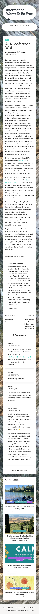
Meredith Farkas (15, 263)
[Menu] (9, 19)
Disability (10, 501)
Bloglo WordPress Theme (26, 610)
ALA (7, 40)
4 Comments (12, 54)
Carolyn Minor (12, 408)
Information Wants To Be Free (19, 12)
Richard (10, 373)
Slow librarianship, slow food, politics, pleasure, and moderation (19, 537)
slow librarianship (20, 501)
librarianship (13, 557)
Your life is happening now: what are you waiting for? (19, 508)
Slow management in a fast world (19, 565)
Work (29, 501)
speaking (19, 560)
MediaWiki (22, 161)
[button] (12, 308)
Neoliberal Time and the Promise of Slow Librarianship (19, 594)
